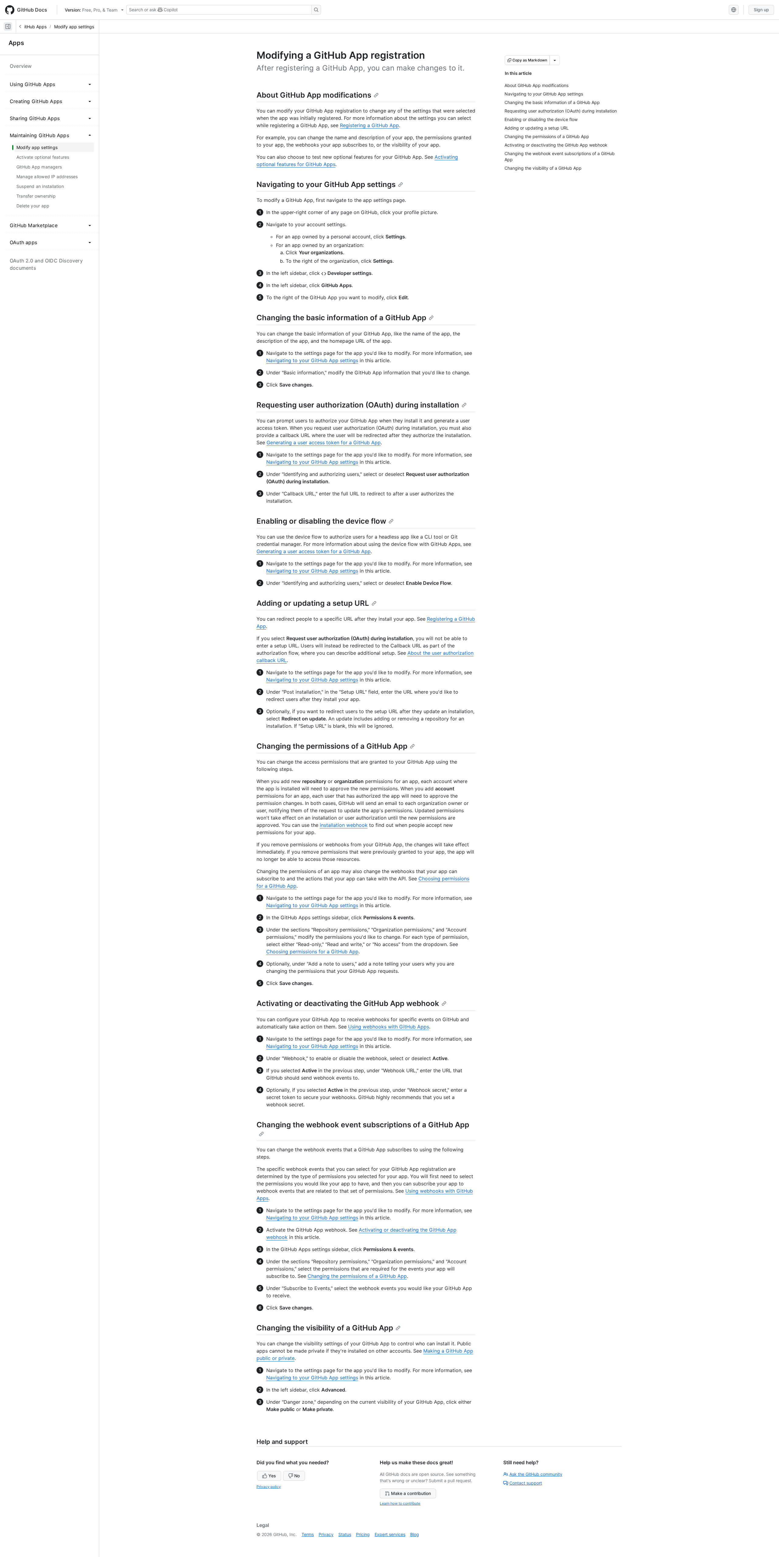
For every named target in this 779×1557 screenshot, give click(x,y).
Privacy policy (269, 1486)
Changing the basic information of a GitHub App (341, 317)
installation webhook (344, 825)
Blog (414, 1534)
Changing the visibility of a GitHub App (325, 1327)
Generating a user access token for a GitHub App (324, 442)
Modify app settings (74, 26)
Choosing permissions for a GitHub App (312, 951)
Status (344, 1534)
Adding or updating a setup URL (313, 603)
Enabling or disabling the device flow (321, 521)
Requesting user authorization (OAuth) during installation (358, 405)
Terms (308, 1534)
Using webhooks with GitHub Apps (388, 1027)
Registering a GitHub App (369, 125)
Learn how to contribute (400, 1503)
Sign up (761, 9)
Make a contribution (411, 1493)
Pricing (363, 1534)
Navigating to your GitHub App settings (326, 184)
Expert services (390, 1534)
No (297, 1475)
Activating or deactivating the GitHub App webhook (348, 1003)
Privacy (326, 1534)
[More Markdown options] (555, 60)
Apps (16, 43)
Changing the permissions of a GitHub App (332, 746)
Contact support (525, 1483)
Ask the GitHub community (535, 1474)
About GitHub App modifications (314, 95)
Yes (272, 1475)
